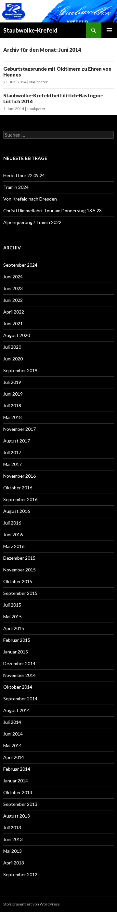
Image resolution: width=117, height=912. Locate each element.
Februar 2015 (16, 640)
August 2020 (16, 335)
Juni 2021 (13, 323)
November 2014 (19, 675)
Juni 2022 (13, 300)
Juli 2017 (12, 452)
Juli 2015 (12, 605)
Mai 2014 (12, 745)
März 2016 (13, 546)
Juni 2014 (13, 734)
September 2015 (20, 593)
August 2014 (16, 710)
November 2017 (19, 429)
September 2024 (20, 265)
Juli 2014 (12, 722)
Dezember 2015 (19, 558)
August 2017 (16, 440)
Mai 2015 (12, 616)
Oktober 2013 (17, 792)
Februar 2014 (16, 769)
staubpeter (38, 81)
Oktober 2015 (17, 581)
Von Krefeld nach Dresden (30, 199)
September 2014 (20, 698)
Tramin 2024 (16, 187)
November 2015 (19, 569)
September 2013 (20, 804)
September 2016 (20, 499)
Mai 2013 (12, 851)
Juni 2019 (13, 394)
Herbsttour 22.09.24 (24, 175)
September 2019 (20, 370)
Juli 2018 (12, 405)
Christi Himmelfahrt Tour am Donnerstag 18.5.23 (52, 210)
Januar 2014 (15, 780)
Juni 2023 (13, 288)
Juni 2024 (13, 276)
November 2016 (19, 476)
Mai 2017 (12, 464)
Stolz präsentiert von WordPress (31, 904)
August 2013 (16, 816)
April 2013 (13, 862)
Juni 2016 (13, 534)
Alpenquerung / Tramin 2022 (32, 222)
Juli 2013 (12, 827)
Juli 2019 (12, 382)
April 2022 (13, 312)
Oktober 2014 (17, 687)
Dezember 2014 (19, 663)
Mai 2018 (12, 417)
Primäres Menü (109, 30)
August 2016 (16, 511)
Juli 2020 (12, 347)
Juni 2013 (13, 839)
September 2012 (20, 874)
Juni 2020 (13, 358)
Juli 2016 (12, 523)
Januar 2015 (15, 651)
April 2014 (13, 757)
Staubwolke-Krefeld (30, 30)
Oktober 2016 (17, 487)
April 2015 (13, 628)
